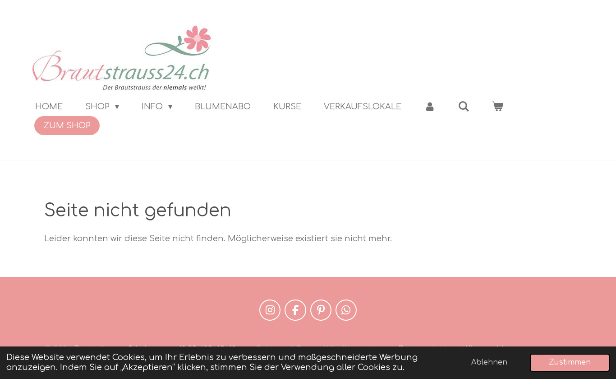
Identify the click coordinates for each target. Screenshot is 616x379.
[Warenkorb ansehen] (497, 106)
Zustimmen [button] (570, 362)
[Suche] (463, 106)
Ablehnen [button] (489, 362)
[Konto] (429, 106)
